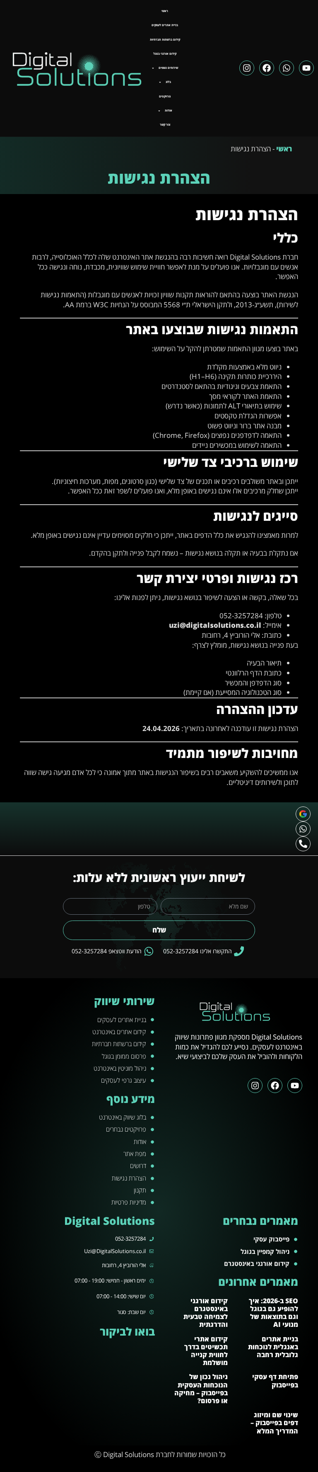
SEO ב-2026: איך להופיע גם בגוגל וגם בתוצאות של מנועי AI (273, 1312)
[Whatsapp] (286, 68)
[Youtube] (306, 68)
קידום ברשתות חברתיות (165, 39)
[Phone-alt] (303, 843)
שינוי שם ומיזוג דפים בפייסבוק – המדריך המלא (274, 1422)
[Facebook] (266, 68)
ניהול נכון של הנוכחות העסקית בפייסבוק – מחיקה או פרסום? (201, 1388)
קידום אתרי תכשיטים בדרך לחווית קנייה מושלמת (206, 1351)
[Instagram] (246, 68)
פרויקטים (165, 96)
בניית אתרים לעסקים (165, 25)
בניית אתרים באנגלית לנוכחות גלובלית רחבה (273, 1346)
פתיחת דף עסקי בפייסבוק (275, 1380)
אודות (168, 110)
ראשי (164, 11)
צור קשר (165, 124)
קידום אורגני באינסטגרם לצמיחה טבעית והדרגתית (205, 1312)
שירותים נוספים (168, 68)
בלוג (168, 82)
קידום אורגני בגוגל (164, 54)
